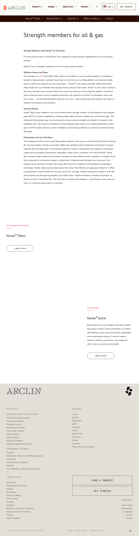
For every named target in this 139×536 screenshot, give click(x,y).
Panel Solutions (13, 437)
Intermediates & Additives (18, 462)
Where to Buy (91, 19)
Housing (10, 501)
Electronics (11, 492)
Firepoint (76, 427)
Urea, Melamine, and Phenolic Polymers (23, 468)
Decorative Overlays (15, 421)
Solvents (10, 465)
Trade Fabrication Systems (83, 446)
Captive (75, 417)
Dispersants (77, 420)
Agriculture (11, 482)
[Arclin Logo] (14, 8)
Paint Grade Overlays (15, 430)
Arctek (75, 414)
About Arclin (126, 505)
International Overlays (16, 427)
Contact (109, 19)
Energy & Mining (14, 495)
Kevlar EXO (77, 433)
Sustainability (126, 508)
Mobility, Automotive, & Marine (20, 508)
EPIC (74, 424)
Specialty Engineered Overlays (19, 443)
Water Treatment (13, 518)
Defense (10, 488)
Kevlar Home (33, 18)
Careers (129, 515)
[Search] (97, 6)
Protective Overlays (15, 440)
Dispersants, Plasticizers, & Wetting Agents (25, 455)
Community (128, 511)
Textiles (10, 515)
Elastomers (11, 459)
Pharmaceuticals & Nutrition (18, 511)
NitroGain (76, 437)
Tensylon (76, 443)
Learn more (20, 248)
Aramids (10, 452)
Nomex (75, 440)
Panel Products (13, 434)
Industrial (11, 505)
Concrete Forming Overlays (18, 417)
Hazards (71, 19)
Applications (53, 19)
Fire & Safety (12, 498)
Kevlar (75, 430)
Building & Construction (17, 485)
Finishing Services (14, 424)
